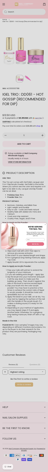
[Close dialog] (45, 225)
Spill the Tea (35, 244)
